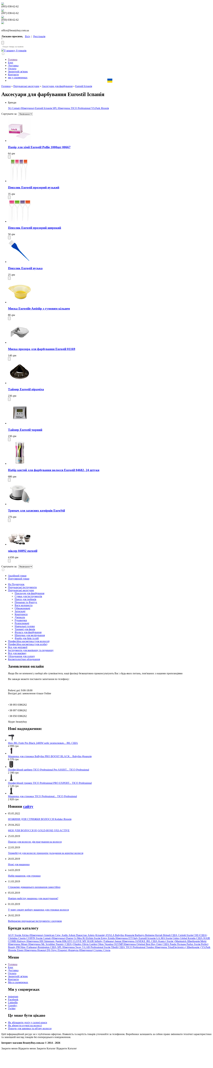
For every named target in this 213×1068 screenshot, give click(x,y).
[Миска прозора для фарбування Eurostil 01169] (19, 342)
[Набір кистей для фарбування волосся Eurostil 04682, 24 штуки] (19, 463)
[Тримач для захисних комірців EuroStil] (19, 504)
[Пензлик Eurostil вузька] (19, 261)
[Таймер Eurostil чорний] (19, 423)
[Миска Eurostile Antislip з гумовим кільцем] (19, 302)
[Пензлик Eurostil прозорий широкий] (19, 221)
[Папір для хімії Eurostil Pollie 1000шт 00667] (19, 140)
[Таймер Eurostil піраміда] (19, 383)
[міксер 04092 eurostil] (19, 544)
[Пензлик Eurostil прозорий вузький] (19, 181)
